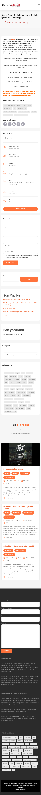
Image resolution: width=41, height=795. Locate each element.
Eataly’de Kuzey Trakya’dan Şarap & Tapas (18, 508)
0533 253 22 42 (13, 193)
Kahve (18, 382)
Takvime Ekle (20, 209)
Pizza (12, 389)
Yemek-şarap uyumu (24, 111)
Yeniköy (34, 111)
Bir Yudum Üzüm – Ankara (14, 469)
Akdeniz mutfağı (9, 373)
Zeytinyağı (23, 405)
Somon (6, 395)
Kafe (6, 382)
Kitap (24, 382)
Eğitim (20, 376)
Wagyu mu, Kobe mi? (9, 315)
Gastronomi (8, 379)
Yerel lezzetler (8, 115)
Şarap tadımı (7, 108)
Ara (4, 275)
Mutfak (7, 386)
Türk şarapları (22, 108)
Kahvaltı (12, 382)
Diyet (6, 376)
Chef (24, 105)
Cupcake (29, 373)
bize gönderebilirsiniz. (20, 705)
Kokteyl (31, 382)
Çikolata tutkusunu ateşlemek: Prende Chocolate (18, 312)
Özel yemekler (21, 174)
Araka (18, 105)
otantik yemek (27, 386)
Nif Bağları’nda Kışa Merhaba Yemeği (18, 546)
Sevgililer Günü (21, 392)
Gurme (24, 379)
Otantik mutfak (16, 386)
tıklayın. (11, 721)
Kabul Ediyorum (20, 789)
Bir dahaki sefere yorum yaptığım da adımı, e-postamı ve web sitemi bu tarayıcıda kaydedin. (22, 256)
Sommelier (31, 392)
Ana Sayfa (4, 21)
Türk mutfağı (8, 398)
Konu (3, 616)
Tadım (13, 395)
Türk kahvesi (26, 395)
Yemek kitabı (8, 405)
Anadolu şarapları (9, 105)
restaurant (20, 389)
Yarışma (21, 402)
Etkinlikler (11, 21)
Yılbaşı (15, 405)
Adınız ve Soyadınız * (7, 601)
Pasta (6, 389)
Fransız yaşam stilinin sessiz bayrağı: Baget (16, 299)
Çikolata (31, 405)
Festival (27, 376)
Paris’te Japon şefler (9, 308)
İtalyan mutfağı (9, 408)
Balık (23, 373)
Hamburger (32, 379)
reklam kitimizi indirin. (19, 712)
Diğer (10, 174)
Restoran (29, 389)
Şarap (29, 105)
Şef (14, 108)
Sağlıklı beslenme (9, 392)
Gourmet (16, 379)
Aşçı (17, 373)
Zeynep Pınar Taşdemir (21, 115)
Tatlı (19, 395)
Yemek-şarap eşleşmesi (10, 111)
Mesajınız (4, 623)
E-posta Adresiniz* (7, 608)
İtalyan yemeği (20, 408)
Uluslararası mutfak (10, 402)
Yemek (27, 402)
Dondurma (13, 376)
